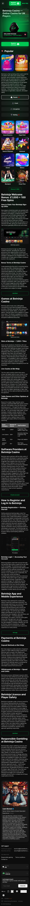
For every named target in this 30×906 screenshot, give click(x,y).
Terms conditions (20, 857)
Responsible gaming (7, 857)
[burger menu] (2, 3)
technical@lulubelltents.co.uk (21, 848)
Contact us (4, 859)
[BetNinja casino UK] (25, 3)
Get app (15, 632)
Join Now (15, 293)
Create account (15, 495)
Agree (25, 903)
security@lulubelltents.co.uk (21, 851)
